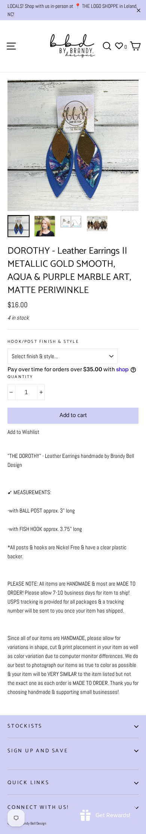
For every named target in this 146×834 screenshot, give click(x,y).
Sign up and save (37, 751)
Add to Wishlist (23, 431)
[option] (73, 145)
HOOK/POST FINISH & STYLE (43, 342)
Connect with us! (38, 807)
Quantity (20, 377)
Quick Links (28, 783)
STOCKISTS (24, 726)
